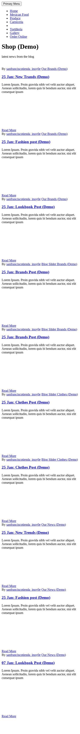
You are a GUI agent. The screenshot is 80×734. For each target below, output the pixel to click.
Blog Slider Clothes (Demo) (59, 394)
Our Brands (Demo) (54, 69)
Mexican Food (19, 14)
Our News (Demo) (53, 524)
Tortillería (16, 29)
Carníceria (16, 22)
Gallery (14, 33)
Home (14, 11)
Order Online (18, 36)
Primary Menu (11, 3)
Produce (15, 18)
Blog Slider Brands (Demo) (59, 264)
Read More (9, 130)
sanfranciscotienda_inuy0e (23, 69)
